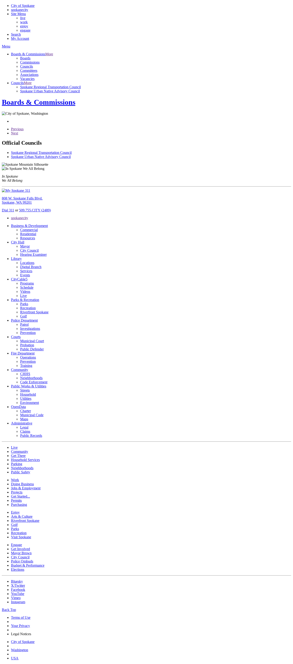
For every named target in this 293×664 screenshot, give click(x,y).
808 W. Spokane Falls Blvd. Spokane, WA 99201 (22, 200)
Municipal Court (32, 341)
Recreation (28, 308)
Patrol (24, 324)
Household (28, 394)
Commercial (29, 230)
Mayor (25, 246)
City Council (29, 250)
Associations (29, 75)
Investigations (30, 329)
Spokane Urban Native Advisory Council (50, 91)
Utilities (25, 398)
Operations (28, 357)
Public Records (31, 435)
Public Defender (32, 349)
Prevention (28, 333)
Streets (25, 390)
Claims (25, 431)
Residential (28, 234)
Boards (25, 58)
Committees (28, 70)
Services (26, 271)
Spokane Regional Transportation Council (50, 87)
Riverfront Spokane (34, 312)
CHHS (25, 374)
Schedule (26, 287)
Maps (24, 419)
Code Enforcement (33, 382)
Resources (27, 238)
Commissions (30, 62)
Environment (29, 403)
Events (25, 275)
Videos (25, 291)
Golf (23, 316)
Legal (24, 427)
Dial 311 (8, 210)
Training (26, 366)
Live (23, 296)
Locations (27, 263)
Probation (27, 345)
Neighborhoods (31, 378)
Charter (25, 411)
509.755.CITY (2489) (35, 210)
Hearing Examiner (33, 254)
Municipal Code (31, 415)
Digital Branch (30, 267)
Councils (26, 66)
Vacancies (27, 79)
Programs (27, 283)
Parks (24, 304)
